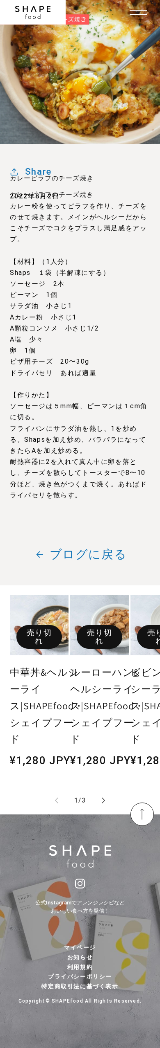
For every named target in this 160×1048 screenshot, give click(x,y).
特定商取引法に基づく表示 (79, 986)
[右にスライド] (103, 801)
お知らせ (80, 957)
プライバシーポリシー (80, 976)
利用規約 (80, 967)
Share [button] (38, 171)
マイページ (80, 947)
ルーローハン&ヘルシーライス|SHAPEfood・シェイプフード (107, 705)
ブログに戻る (88, 554)
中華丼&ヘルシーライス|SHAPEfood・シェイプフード (47, 705)
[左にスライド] (57, 801)
